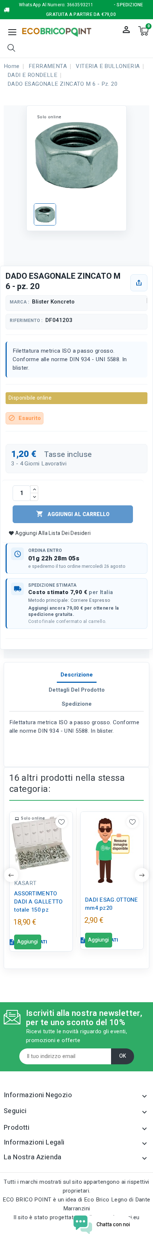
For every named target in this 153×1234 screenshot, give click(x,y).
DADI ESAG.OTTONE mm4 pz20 (111, 904)
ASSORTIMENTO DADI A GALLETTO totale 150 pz (38, 901)
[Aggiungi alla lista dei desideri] (61, 822)
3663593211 (80, 4)
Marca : (19, 302)
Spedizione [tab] (77, 704)
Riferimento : (26, 321)
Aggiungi (27, 942)
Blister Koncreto (53, 302)
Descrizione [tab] (77, 675)
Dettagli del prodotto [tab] (77, 690)
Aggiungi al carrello (73, 514)
